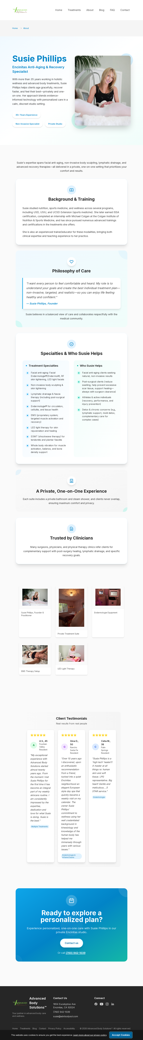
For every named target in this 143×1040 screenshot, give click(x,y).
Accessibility (69, 1028)
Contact (125, 10)
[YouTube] (101, 1004)
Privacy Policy (54, 1028)
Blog (101, 10)
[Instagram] (107, 1004)
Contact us (71, 943)
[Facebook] (96, 1004)
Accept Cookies (121, 1035)
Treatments (74, 10)
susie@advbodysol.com (65, 1016)
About (89, 10)
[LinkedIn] (112, 1004)
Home (58, 10)
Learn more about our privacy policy (90, 1035)
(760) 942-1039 (75, 952)
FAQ (112, 10)
